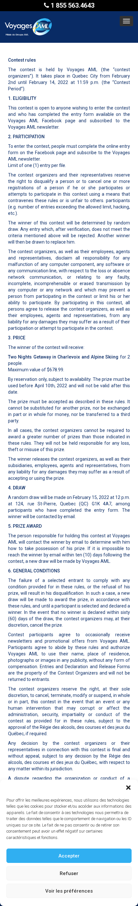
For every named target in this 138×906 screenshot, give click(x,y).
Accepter (69, 856)
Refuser (69, 873)
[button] (128, 787)
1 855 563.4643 (71, 5)
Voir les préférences (69, 891)
